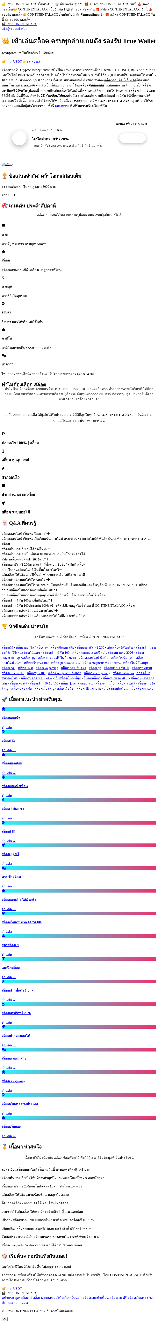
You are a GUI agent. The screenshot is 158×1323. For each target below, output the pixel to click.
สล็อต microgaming (97, 673)
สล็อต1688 (25, 668)
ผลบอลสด (62, 106)
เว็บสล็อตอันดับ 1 (116, 688)
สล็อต (61, 100)
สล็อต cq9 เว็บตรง (73, 668)
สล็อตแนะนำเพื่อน (95, 1297)
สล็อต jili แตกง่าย (88, 688)
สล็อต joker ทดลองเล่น (77, 683)
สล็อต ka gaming (47, 668)
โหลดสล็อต (92, 678)
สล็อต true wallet (13, 673)
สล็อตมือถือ (65, 688)
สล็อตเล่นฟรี (126, 683)
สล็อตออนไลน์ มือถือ (93, 657)
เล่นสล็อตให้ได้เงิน (120, 647)
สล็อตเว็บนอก (72, 1297)
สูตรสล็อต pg (26, 657)
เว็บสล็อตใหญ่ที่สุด (68, 678)
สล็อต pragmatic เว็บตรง (64, 673)
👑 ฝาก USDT (12, 61)
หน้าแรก (8, 1297)
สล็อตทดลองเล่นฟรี (86, 652)
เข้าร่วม (22, 28)
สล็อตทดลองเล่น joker (36, 678)
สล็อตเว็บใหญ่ (44, 688)
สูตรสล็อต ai (23, 1297)
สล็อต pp (95, 668)
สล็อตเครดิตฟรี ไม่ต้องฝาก (57, 657)
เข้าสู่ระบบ (9, 28)
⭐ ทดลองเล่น (32, 61)
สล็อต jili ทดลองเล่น (65, 663)
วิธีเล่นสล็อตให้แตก (26, 652)
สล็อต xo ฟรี (18, 683)
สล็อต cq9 (8, 668)
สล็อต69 (7, 647)
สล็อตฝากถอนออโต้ (47, 1297)
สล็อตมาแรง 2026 (115, 678)
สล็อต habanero (123, 673)
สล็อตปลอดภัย (21, 688)
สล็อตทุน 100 (36, 673)
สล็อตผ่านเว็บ (105, 683)
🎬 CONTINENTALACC (19, 24)
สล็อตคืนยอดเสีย (62, 647)
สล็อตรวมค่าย (142, 668)
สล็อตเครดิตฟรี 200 (90, 647)
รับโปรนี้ (134, 138)
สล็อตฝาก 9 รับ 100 (56, 652)
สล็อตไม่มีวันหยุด (135, 663)
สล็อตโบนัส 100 (122, 657)
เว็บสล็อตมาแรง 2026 (118, 652)
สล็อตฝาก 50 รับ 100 (44, 683)
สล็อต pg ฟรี (118, 1297)
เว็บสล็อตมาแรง (141, 688)
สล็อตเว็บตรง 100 (36, 663)
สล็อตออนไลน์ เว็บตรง (32, 647)
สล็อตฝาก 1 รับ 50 (116, 668)
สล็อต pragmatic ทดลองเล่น (101, 663)
